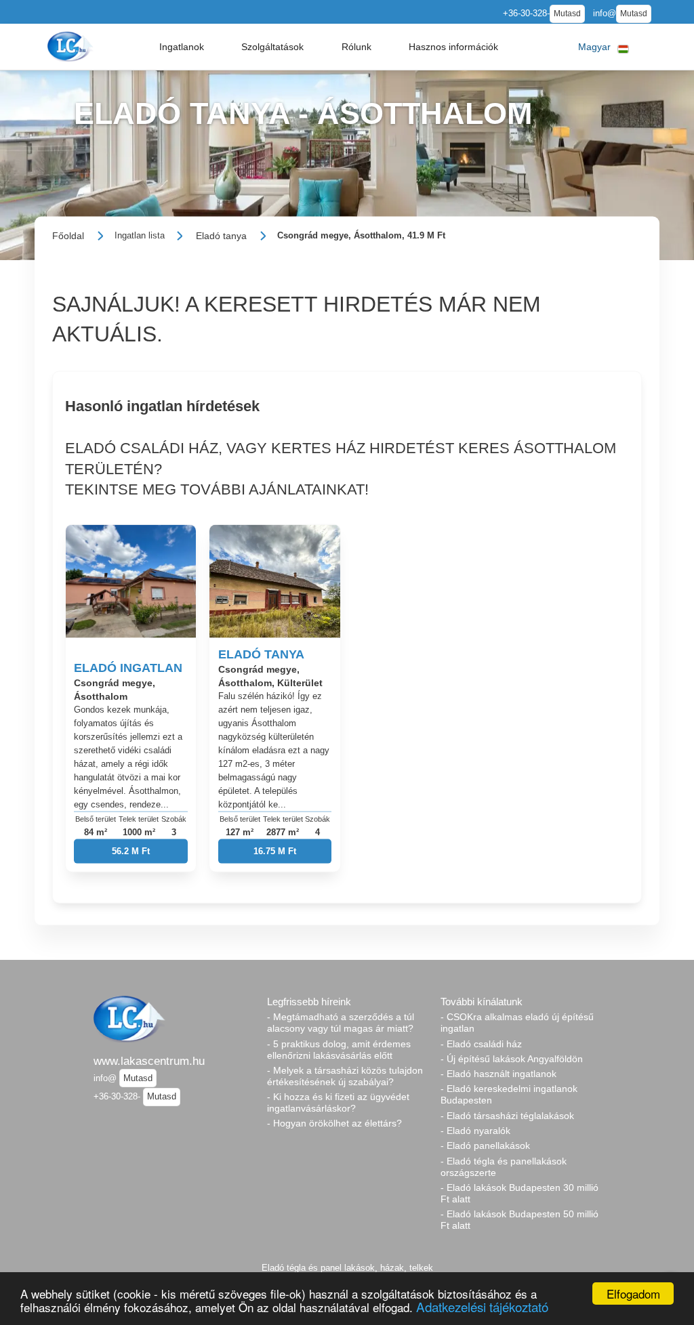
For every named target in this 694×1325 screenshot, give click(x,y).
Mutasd (567, 13)
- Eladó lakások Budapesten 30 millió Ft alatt (519, 1193)
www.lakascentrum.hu (149, 1061)
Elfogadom (633, 1293)
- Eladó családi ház (481, 1043)
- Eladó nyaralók (475, 1130)
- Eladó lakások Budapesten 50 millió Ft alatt (519, 1219)
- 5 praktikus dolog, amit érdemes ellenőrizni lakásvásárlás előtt (339, 1049)
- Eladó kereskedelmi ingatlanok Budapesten (509, 1094)
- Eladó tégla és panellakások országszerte (504, 1167)
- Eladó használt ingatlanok (498, 1073)
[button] (182, 46)
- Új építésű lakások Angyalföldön (512, 1058)
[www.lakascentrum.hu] (71, 46)
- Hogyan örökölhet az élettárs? (334, 1123)
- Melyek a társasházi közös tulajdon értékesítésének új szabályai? (345, 1076)
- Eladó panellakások (485, 1145)
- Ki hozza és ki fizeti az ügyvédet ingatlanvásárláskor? (338, 1102)
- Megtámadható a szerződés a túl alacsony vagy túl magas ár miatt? (340, 1022)
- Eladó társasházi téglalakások (507, 1115)
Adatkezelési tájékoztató (482, 1306)
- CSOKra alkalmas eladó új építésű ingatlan (517, 1022)
